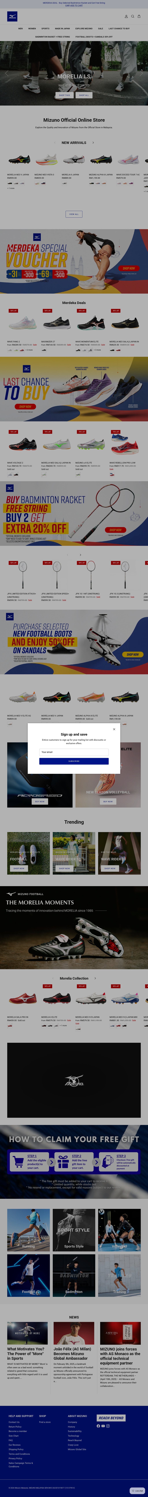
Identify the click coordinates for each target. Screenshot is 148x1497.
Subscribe (74, 761)
